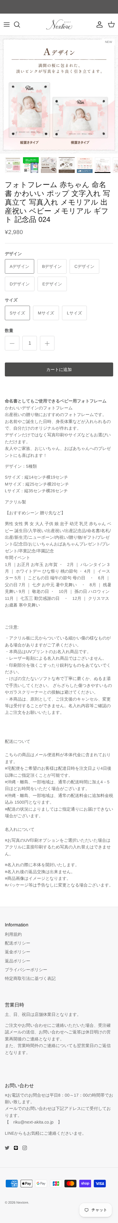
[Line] (16, 1148)
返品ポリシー (17, 960)
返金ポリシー (17, 951)
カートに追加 (59, 369)
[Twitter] (7, 1148)
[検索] (20, 24)
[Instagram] (24, 1148)
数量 (9, 330)
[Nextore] (59, 24)
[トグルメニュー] (6, 24)
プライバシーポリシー (26, 969)
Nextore (22, 1202)
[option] (59, 95)
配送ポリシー (17, 943)
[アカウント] (98, 24)
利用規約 (13, 934)
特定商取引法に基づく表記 (30, 978)
